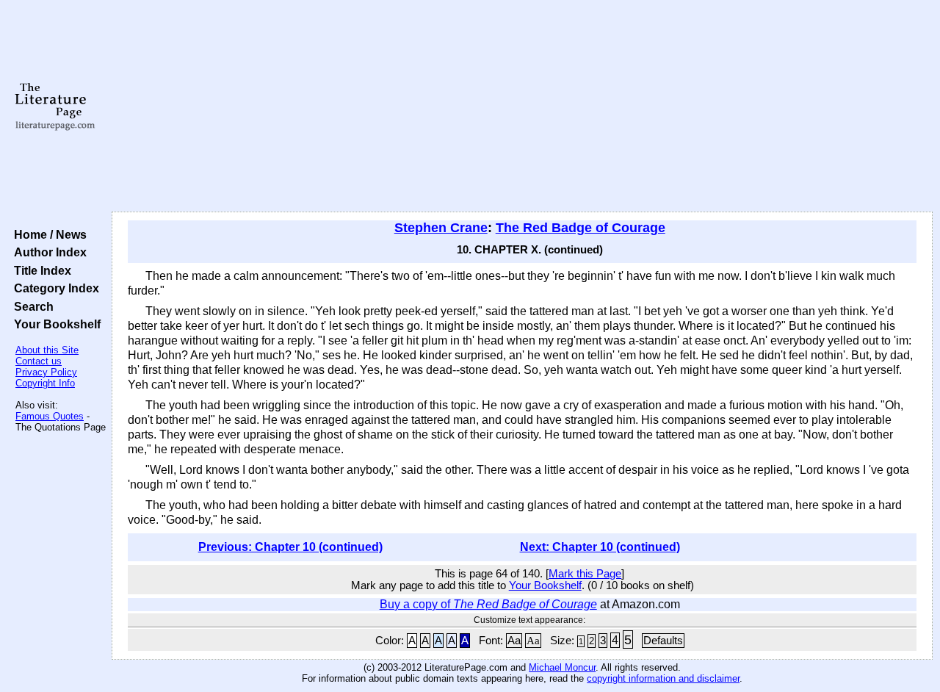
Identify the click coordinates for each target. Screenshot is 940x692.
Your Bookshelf (54, 324)
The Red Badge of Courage (580, 227)
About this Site (47, 350)
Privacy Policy (46, 372)
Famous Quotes (49, 416)
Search (31, 306)
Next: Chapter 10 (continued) (600, 547)
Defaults (663, 640)
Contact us (38, 361)
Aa (514, 640)
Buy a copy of (488, 604)
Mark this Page (585, 574)
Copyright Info (45, 383)
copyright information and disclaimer (663, 678)
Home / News (47, 234)
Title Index (39, 270)
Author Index (47, 252)
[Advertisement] (522, 106)
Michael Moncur (562, 667)
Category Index (53, 288)
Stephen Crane (441, 227)
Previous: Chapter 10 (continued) (290, 547)
